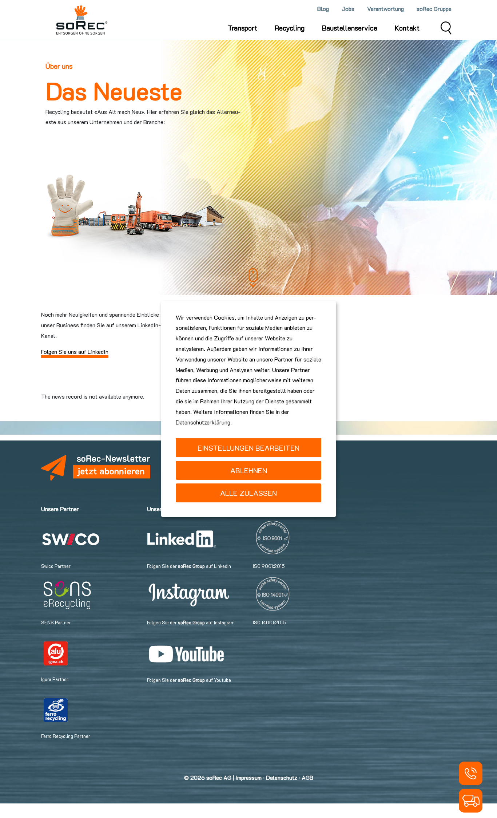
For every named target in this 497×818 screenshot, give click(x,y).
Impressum (248, 777)
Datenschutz (281, 777)
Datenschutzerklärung (203, 422)
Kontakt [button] (407, 27)
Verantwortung (385, 8)
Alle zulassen (248, 493)
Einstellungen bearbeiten (248, 448)
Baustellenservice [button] (349, 27)
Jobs (348, 8)
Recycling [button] (290, 27)
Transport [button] (242, 27)
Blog (323, 8)
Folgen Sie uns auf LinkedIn (74, 351)
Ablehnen (248, 470)
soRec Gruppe (434, 8)
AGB (307, 777)
